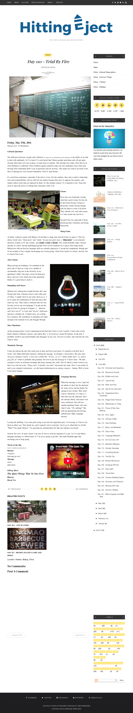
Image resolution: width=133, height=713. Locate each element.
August (101, 354)
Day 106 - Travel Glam (106, 473)
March (101, 513)
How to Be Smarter (104, 126)
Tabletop (119, 663)
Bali (112, 623)
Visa (118, 669)
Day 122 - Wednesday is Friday (109, 404)
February (101, 518)
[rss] (123, 2)
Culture (25, 2)
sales (115, 651)
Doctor (104, 634)
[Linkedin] (109, 105)
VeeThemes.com (84, 706)
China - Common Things (103, 77)
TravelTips (105, 669)
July (100, 359)
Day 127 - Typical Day (106, 380)
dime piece (67, 239)
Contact (59, 2)
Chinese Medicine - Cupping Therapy (115, 193)
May (100, 503)
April (100, 508)
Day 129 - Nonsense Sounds (108, 372)
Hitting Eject (61, 706)
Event (111, 634)
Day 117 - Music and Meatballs (109, 427)
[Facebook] (96, 105)
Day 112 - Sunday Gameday (108, 448)
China (47, 55)
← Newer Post (16, 635)
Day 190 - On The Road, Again (114, 224)
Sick (103, 657)
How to (96, 640)
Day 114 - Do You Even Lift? (108, 439)
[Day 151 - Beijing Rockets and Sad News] (26, 539)
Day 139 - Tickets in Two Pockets (115, 209)
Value (113, 669)
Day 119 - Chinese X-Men (107, 419)
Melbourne (103, 646)
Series (96, 657)
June (100, 364)
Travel (96, 669)
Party (96, 651)
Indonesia (111, 640)
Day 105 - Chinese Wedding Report (111, 477)
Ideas (96, 67)
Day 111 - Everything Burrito (108, 452)
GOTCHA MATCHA (38, 2)
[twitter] (115, 2)
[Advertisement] (110, 554)
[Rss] (121, 105)
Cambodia (120, 623)
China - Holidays (100, 87)
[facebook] (112, 2)
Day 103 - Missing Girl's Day (108, 485)
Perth (102, 651)
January (101, 523)
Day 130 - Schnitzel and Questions (111, 368)
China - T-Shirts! (100, 82)
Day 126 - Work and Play (107, 384)
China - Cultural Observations (105, 72)
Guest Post (119, 634)
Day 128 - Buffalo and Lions (108, 376)
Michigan (112, 646)
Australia (106, 623)
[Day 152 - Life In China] (26, 511)
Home (9, 2)
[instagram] (118, 2)
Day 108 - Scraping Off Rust (108, 465)
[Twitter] (103, 105)
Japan (119, 640)
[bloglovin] (120, 2)
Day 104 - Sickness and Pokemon (110, 481)
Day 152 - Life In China (18, 525)
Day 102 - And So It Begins (108, 490)
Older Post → (80, 635)
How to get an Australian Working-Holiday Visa (115, 178)
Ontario (120, 646)
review (109, 651)
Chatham (105, 629)
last (95, 646)
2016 (98, 345)
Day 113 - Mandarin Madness (109, 444)
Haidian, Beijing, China (24, 559)
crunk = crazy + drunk (48, 242)
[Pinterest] (115, 105)
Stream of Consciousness (104, 663)
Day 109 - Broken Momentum (109, 460)
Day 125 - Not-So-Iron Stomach (109, 389)
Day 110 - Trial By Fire (106, 456)
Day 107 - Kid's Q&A (105, 469)
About (50, 2)
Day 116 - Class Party (106, 431)
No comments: (82, 489)
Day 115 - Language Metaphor (109, 435)
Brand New (11, 480)
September (102, 349)
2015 (98, 530)
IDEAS (16, 2)
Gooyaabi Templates (73, 709)
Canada (97, 629)
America (97, 623)
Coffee (119, 629)
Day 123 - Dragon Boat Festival (109, 399)
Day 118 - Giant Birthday (107, 423)
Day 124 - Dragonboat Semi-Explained (115, 257)
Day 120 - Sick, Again (106, 414)
